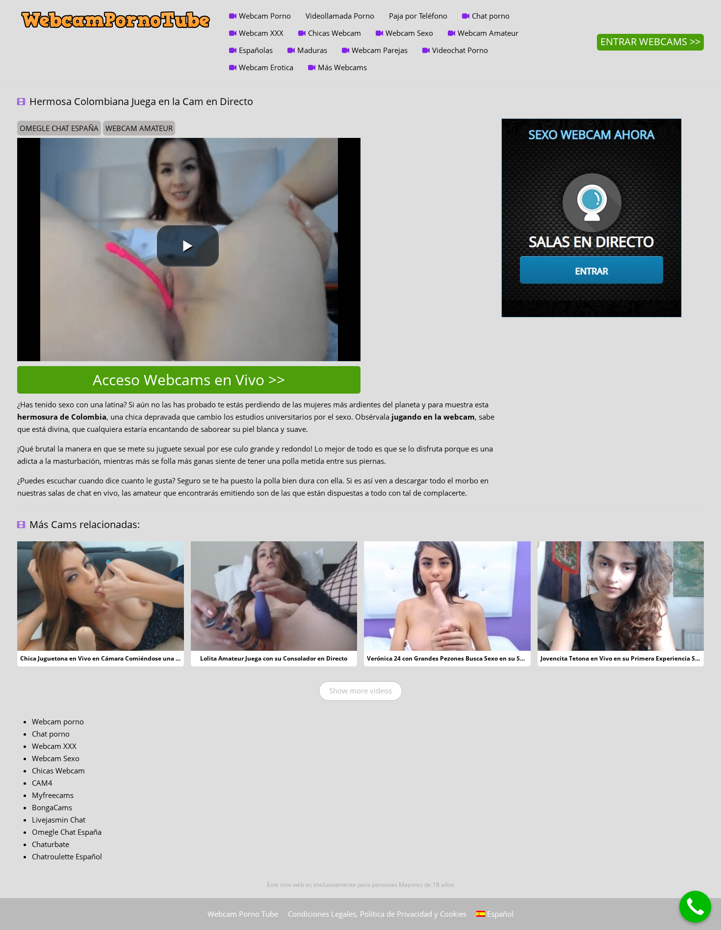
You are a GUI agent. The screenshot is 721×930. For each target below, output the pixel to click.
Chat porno (491, 16)
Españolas (256, 50)
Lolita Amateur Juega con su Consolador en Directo (273, 658)
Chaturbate (50, 844)
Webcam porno (58, 721)
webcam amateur (139, 128)
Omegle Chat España (67, 832)
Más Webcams (342, 67)
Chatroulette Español (67, 856)
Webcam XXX (261, 33)
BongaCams (52, 807)
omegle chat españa (59, 128)
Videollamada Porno (340, 16)
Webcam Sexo (409, 33)
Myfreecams (53, 795)
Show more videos (360, 690)
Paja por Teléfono (418, 16)
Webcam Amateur (488, 33)
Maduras (312, 50)
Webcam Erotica (266, 67)
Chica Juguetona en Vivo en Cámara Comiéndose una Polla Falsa (113, 658)
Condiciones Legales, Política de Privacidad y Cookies (377, 914)
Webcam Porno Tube (242, 914)
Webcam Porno (265, 16)
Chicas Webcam (334, 33)
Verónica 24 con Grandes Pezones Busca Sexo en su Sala (448, 658)
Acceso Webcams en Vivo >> (189, 380)
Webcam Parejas (380, 50)
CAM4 (42, 783)
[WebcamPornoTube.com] (115, 7)
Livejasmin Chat (58, 819)
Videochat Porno (460, 50)
